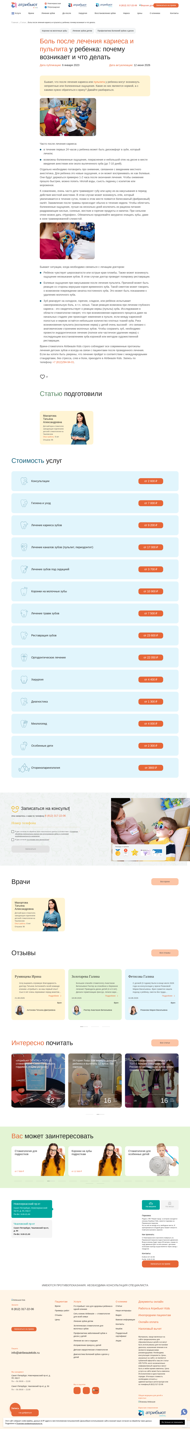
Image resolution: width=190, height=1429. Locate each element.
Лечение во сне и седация (86, 1341)
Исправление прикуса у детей (87, 1345)
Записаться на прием (24, 1329)
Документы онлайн (150, 1301)
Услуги (77, 1301)
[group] (66, 422)
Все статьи (165, 1043)
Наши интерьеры (123, 1310)
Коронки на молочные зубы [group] (54, 31)
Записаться (166, 5)
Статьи (119, 1306)
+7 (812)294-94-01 (63, 362)
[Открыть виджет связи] (184, 1412)
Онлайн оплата (148, 1322)
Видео (118, 1315)
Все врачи (165, 881)
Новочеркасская (54, 3)
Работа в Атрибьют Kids (154, 1308)
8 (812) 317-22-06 (128, 5)
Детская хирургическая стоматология (91, 1350)
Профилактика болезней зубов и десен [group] (116, 31)
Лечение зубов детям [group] (82, 31)
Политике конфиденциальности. (29, 1423)
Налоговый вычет (150, 1328)
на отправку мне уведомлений (38, 839)
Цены (57, 1320)
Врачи (57, 1306)
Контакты (120, 1324)
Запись (15, 1408)
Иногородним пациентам (154, 1315)
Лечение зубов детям (83, 1321)
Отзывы (58, 1315)
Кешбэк (119, 1329)
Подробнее (53, 996)
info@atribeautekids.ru (25, 1352)
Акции (118, 1341)
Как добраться (25, 1413)
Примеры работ (62, 1310)
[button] (95, 481)
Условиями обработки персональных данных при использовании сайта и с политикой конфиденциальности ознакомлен (46, 834)
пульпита (99, 81)
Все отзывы (165, 953)
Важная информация (125, 1320)
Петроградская (54, 7)
